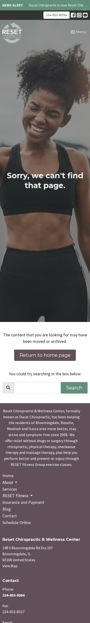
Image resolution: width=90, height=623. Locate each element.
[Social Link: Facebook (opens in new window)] (73, 15)
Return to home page (45, 355)
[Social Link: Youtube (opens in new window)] (85, 15)
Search (74, 388)
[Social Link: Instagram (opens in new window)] (79, 15)
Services (9, 489)
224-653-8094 (56, 15)
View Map (10, 565)
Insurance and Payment (23, 502)
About (7, 482)
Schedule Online (16, 522)
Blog (6, 509)
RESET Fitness (15, 495)
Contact (9, 515)
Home (7, 475)
